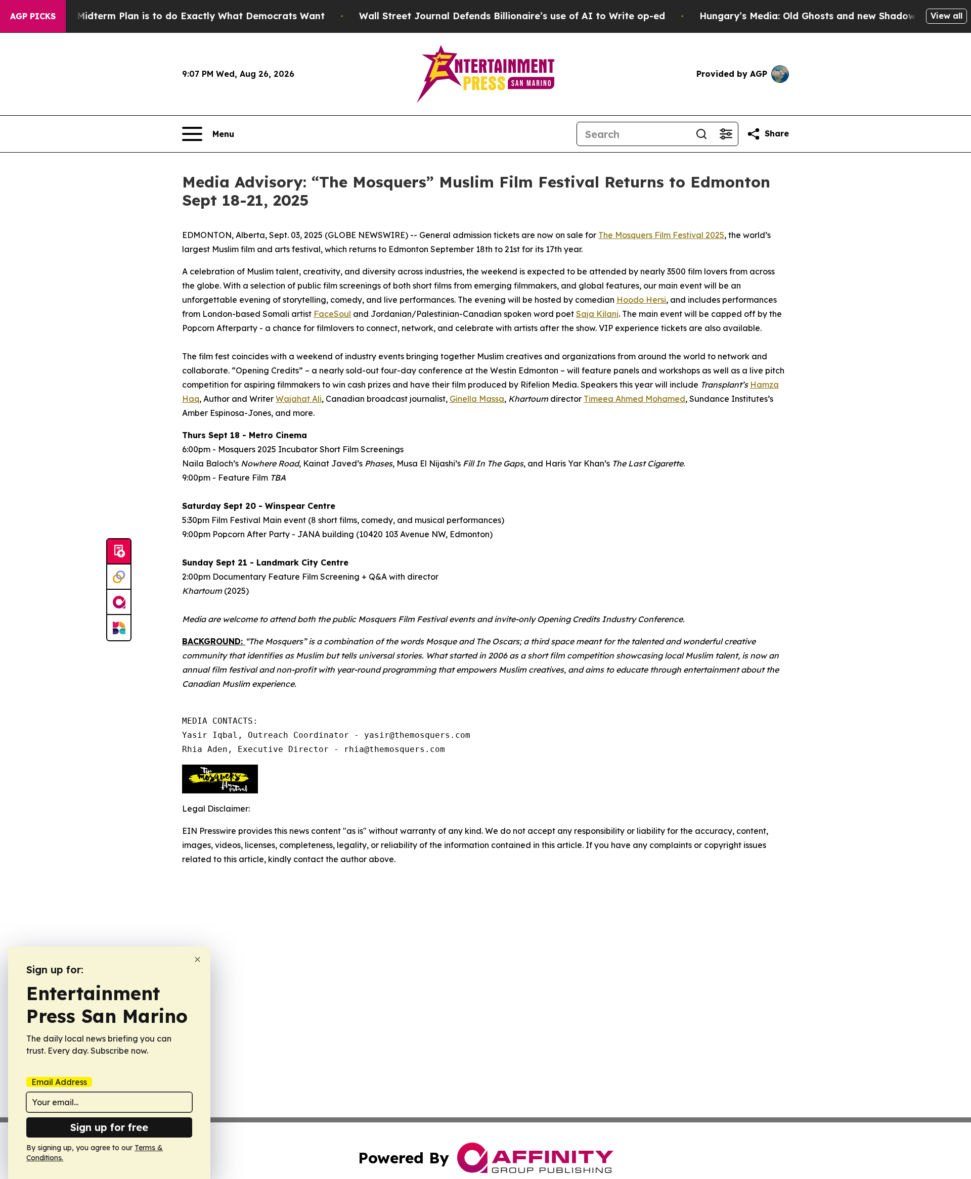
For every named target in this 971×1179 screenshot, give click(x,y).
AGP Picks (33, 16)
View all (946, 16)
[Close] (197, 959)
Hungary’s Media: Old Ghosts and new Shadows (809, 16)
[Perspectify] (118, 577)
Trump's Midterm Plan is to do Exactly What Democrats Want (181, 16)
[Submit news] (118, 551)
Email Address (59, 1082)
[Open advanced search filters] (726, 134)
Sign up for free (109, 1127)
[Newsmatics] (118, 627)
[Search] (701, 134)
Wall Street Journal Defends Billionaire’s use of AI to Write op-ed (512, 16)
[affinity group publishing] (118, 602)
